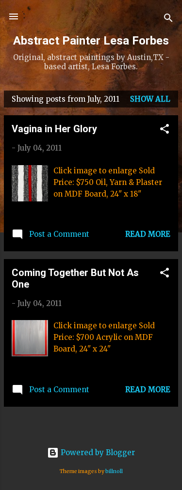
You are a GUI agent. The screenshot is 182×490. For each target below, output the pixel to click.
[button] (164, 130)
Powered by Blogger (97, 452)
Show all (150, 99)
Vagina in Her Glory (54, 129)
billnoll (114, 471)
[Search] (168, 19)
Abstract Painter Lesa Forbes (91, 40)
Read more (147, 234)
